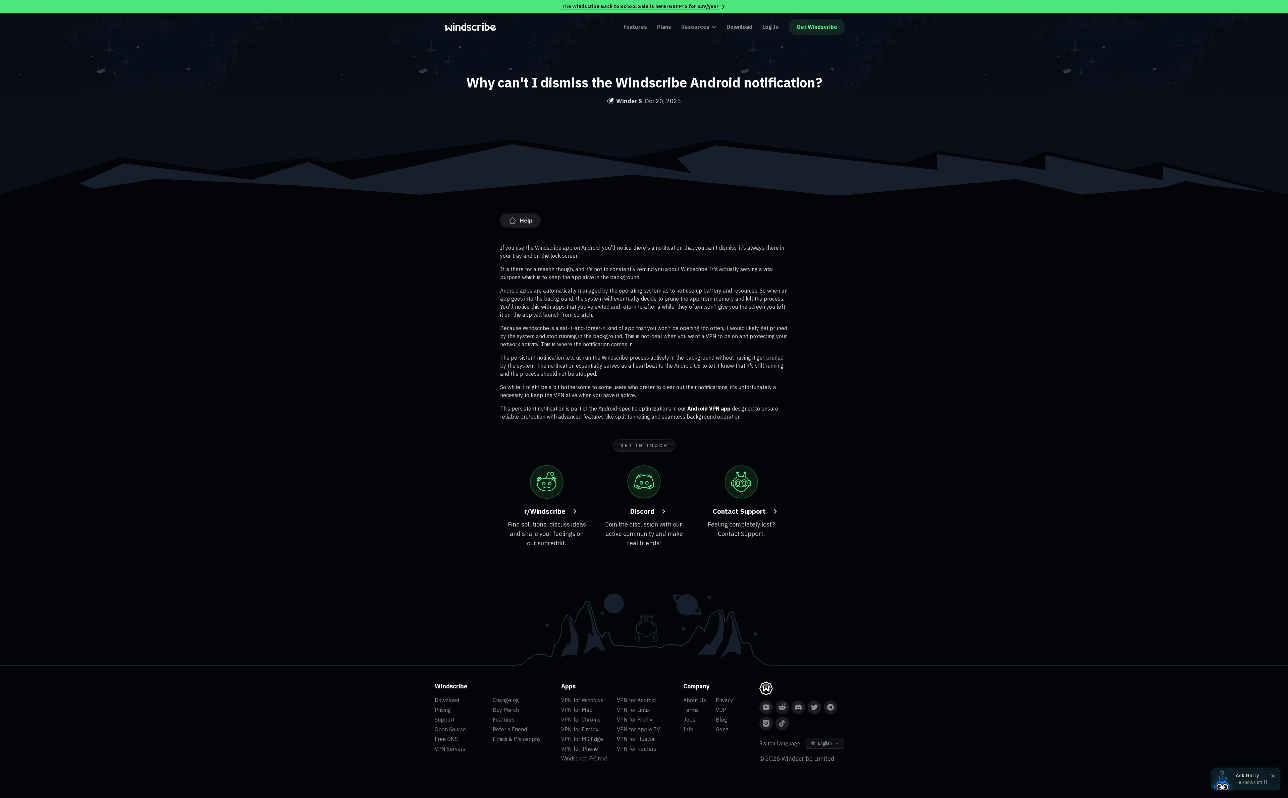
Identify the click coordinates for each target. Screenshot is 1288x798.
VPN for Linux (633, 710)
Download (739, 26)
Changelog (506, 700)
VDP (721, 710)
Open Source (450, 729)
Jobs (689, 719)
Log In (770, 26)
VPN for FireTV (635, 719)
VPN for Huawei (636, 739)
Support (444, 719)
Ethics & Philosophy (517, 739)
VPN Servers (450, 748)
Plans (664, 26)
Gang (722, 729)
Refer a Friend (510, 729)
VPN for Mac (576, 710)
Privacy (724, 700)
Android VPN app (709, 408)
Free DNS (446, 739)
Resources (695, 26)
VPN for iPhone (579, 748)
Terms (691, 710)
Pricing (443, 710)
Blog (721, 719)
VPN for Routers (636, 748)
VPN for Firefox (579, 729)
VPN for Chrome (581, 719)
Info (688, 729)
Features (635, 26)
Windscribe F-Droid (584, 758)
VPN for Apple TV (638, 729)
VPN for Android (636, 700)
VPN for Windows (582, 700)
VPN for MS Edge (582, 739)
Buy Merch (506, 710)
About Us (694, 700)
